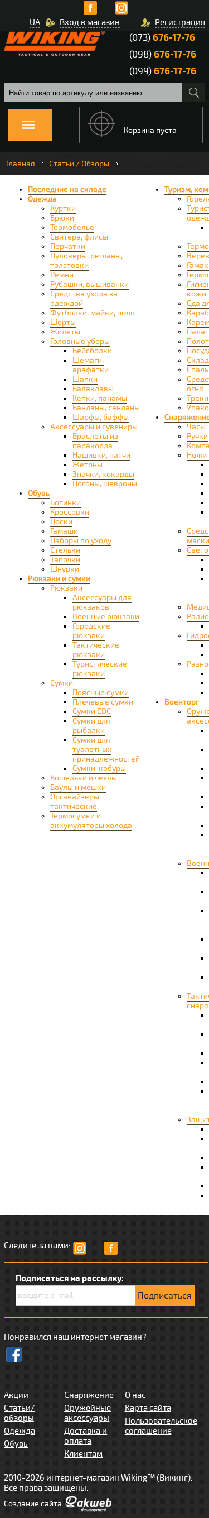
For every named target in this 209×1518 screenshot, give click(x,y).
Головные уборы (80, 341)
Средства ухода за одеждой (84, 298)
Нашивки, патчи (101, 455)
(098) (162, 54)
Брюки (62, 218)
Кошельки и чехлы (83, 778)
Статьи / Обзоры (79, 164)
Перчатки (67, 246)
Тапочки (65, 559)
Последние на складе (67, 189)
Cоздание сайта (33, 1504)
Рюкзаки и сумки (59, 578)
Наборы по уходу (80, 540)
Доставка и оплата (85, 1436)
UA (35, 22)
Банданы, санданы (106, 408)
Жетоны (87, 465)
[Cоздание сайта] (88, 1510)
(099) (162, 71)
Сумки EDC (91, 711)
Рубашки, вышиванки (89, 284)
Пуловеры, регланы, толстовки (86, 260)
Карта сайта (148, 1408)
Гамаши (64, 531)
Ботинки (65, 502)
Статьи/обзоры (19, 1413)
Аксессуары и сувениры (94, 427)
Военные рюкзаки (105, 616)
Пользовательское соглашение (161, 1426)
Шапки (85, 379)
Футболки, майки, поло (92, 313)
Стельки (65, 550)
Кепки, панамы (99, 398)
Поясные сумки (100, 692)
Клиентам (83, 1454)
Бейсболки (92, 351)
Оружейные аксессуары (87, 1413)
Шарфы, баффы (100, 417)
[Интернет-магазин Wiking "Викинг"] (54, 43)
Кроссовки (69, 512)
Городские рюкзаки (91, 630)
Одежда (42, 199)
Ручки (197, 436)
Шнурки (64, 569)
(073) (162, 38)
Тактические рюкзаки (95, 649)
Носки (61, 521)
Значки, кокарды (103, 474)
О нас (135, 1395)
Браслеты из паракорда (95, 441)
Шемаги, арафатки (90, 365)
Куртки (63, 208)
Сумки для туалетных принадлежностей (106, 749)
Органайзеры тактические (74, 801)
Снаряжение (89, 1395)
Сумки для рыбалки (91, 725)
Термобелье (72, 227)
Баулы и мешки (78, 787)
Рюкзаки (66, 588)
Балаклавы (93, 389)
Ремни (62, 275)
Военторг (181, 702)
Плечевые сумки (102, 702)
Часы (196, 427)
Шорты (63, 322)
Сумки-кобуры (99, 768)
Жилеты (65, 332)
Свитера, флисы (79, 237)
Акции (16, 1395)
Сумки (61, 683)
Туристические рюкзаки (99, 668)
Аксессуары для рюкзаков (102, 602)
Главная (20, 164)
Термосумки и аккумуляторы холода (91, 820)
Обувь (39, 493)
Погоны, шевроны (104, 484)
